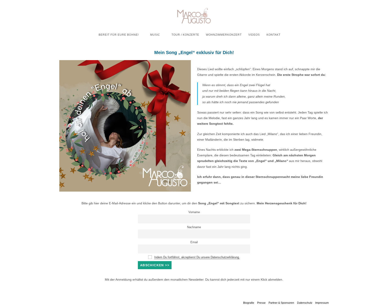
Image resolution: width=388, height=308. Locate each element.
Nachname (194, 227)
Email (194, 242)
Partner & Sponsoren (281, 302)
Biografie (248, 302)
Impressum (322, 302)
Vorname (194, 212)
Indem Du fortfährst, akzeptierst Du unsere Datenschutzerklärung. (197, 257)
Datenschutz (304, 302)
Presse (261, 302)
